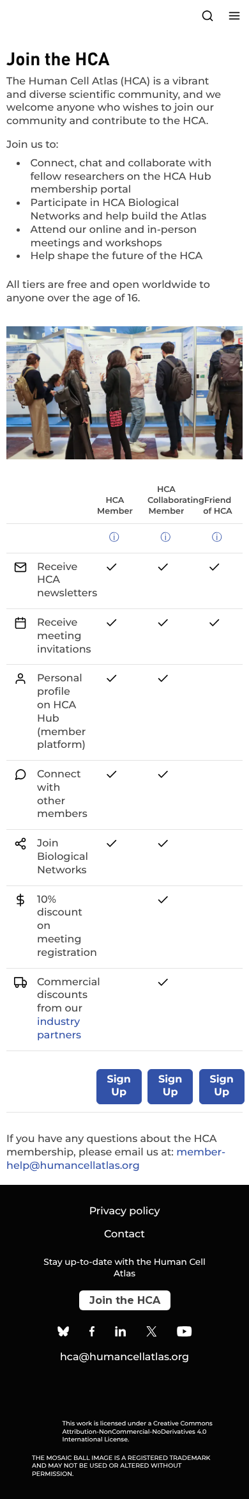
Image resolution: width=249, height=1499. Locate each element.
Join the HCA (124, 1300)
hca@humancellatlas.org (124, 1357)
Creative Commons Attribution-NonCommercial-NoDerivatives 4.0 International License (138, 1431)
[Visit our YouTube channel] (184, 1333)
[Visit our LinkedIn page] (121, 1333)
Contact (124, 1234)
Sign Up (119, 1086)
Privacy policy (124, 1211)
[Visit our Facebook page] (91, 1333)
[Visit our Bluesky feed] (63, 1333)
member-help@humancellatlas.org (115, 1159)
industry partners (59, 1029)
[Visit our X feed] (152, 1333)
